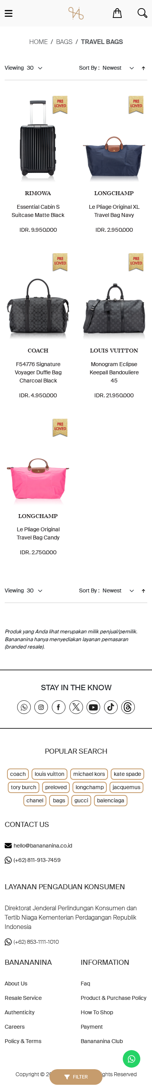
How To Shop (97, 1012)
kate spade (127, 773)
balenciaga (110, 800)
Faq (85, 983)
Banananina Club (102, 1041)
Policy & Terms (23, 1041)
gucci (81, 800)
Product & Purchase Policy (114, 997)
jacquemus (126, 787)
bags (64, 42)
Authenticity (20, 1012)
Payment (92, 1026)
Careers (15, 1026)
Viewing (14, 67)
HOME (38, 42)
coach (18, 773)
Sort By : (89, 67)
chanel (35, 800)
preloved (56, 787)
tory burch (23, 787)
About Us (16, 983)
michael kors (89, 773)
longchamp (90, 787)
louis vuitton (49, 773)
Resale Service (23, 997)
